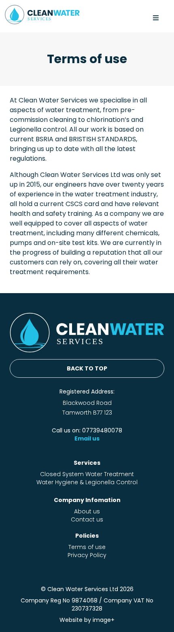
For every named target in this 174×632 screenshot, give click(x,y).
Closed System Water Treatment (87, 474)
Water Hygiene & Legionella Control (87, 482)
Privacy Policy (87, 555)
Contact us (87, 519)
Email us (87, 438)
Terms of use (87, 547)
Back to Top (87, 368)
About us (87, 511)
